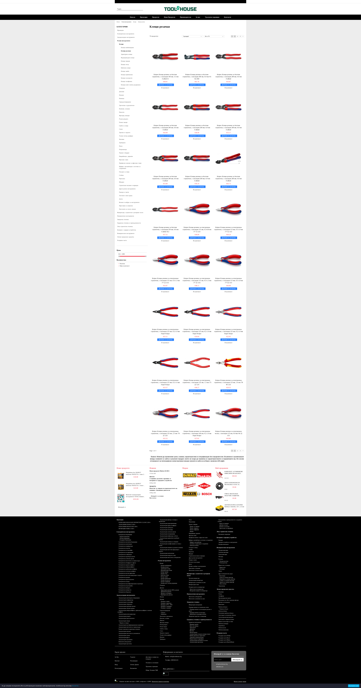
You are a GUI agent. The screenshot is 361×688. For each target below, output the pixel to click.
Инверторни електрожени (195, 604)
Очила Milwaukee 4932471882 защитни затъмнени (231, 495)
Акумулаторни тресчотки (125, 643)
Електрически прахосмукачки (126, 579)
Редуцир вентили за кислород (197, 612)
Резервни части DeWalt (224, 635)
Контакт (117, 661)
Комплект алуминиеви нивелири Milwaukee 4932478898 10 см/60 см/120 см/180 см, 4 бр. (233, 472)
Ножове (162, 597)
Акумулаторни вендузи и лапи (168, 555)
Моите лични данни (240, 681)
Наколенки (221, 604)
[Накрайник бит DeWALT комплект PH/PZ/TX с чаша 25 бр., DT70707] (121, 476)
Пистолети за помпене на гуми (197, 598)
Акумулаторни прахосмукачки (126, 618)
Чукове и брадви (193, 524)
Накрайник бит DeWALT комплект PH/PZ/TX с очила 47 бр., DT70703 (135, 484)
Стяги (161, 631)
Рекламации (134, 661)
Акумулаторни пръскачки (196, 642)
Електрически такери (124, 581)
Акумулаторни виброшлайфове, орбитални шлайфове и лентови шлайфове (135, 611)
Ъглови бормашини (125, 538)
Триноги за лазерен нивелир (227, 582)
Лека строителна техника (225, 531)
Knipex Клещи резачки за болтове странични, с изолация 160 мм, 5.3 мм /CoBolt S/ (165, 77)
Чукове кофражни (194, 529)
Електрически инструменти (126, 532)
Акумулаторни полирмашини (167, 534)
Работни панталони (223, 629)
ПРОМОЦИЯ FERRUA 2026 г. (127, 528)
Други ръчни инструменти (195, 558)
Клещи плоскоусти (165, 580)
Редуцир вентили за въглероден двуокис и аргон (200, 610)
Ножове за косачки (224, 526)
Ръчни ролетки (223, 562)
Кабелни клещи (165, 575)
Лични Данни (134, 664)
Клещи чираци (164, 572)
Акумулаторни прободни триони (127, 606)
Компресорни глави (194, 584)
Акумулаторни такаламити (125, 639)
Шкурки (191, 553)
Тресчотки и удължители (166, 616)
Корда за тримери (224, 523)
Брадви (191, 531)
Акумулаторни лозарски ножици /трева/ (200, 634)
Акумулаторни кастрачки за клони (199, 640)
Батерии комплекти (224, 544)
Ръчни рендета (163, 624)
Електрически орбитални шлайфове (128, 569)
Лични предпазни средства (225, 589)
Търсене (132, 657)
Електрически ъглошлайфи (125, 550)
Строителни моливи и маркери (197, 556)
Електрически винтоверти (125, 544)
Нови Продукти (169, 17)
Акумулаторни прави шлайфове (168, 525)
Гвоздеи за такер (193, 547)
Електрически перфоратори (126, 546)
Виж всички (153, 498)
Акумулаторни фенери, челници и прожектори (168, 520)
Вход (116, 664)
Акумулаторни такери (124, 621)
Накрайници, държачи (194, 533)
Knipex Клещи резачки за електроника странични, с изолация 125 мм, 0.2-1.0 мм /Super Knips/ (165, 331)
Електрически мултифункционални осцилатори (131, 583)
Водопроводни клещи (166, 570)
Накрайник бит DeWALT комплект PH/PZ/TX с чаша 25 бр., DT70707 (135, 473)
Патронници (192, 522)
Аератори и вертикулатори (197, 637)
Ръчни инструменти (164, 560)
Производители (185, 17)
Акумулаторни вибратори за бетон (169, 536)
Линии (220, 571)
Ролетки (221, 559)
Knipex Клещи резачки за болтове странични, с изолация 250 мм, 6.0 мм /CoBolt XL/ (165, 229)
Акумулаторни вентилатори (167, 553)
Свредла (163, 612)
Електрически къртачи (124, 548)
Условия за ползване (152, 662)
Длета (190, 564)
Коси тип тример (194, 626)
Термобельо (222, 625)
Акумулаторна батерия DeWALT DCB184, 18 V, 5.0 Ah (234, 505)
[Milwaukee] (189, 486)
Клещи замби (164, 577)
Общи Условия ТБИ (152, 670)
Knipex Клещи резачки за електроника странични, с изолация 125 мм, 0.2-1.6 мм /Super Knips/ (196, 331)
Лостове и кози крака (194, 562)
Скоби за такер (164, 628)
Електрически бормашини (125, 534)
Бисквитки (133, 668)
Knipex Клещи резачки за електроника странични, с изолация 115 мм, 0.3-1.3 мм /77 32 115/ (197, 280)
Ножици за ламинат (166, 608)
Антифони (221, 596)
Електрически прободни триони (127, 556)
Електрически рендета (124, 577)
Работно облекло (223, 607)
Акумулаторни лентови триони (168, 532)
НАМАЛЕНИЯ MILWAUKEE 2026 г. (128, 526)
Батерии (221, 540)
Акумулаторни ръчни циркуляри (127, 614)
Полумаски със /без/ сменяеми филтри (229, 600)
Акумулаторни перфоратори (126, 600)
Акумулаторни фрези (124, 637)
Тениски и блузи (224, 609)
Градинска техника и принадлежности (199, 619)
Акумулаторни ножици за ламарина (169, 541)
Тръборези (162, 639)
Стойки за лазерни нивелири (227, 580)
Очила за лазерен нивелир (226, 577)
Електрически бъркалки (125, 592)
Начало (132, 17)
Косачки (192, 630)
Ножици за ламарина (166, 606)
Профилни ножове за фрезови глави (198, 537)
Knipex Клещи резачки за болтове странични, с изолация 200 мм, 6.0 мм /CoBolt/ (228, 77)
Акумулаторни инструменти (126, 595)
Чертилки (191, 551)
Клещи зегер (164, 573)
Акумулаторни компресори (196, 580)
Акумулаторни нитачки (125, 631)
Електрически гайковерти (125, 554)
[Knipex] (204, 486)
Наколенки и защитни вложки (226, 619)
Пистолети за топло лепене (196, 570)
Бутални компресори (194, 578)
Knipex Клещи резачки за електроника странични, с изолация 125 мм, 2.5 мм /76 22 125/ (165, 433)
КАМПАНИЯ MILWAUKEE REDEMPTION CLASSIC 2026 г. (135, 522)
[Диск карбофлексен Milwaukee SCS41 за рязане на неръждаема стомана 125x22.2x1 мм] (219, 486)
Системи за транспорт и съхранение (199, 543)
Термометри (222, 586)
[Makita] (204, 475)
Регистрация (118, 668)
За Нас (117, 657)
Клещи (161, 563)
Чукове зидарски (194, 528)
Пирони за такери (124, 623)
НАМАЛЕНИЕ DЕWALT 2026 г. (127, 524)
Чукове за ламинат (194, 526)
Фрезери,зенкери (164, 622)
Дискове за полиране (166, 593)
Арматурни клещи (165, 568)
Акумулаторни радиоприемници (168, 523)
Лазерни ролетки (224, 561)
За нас (198, 17)
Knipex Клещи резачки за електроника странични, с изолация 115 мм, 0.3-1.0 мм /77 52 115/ (228, 229)
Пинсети (162, 620)
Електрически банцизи (124, 588)
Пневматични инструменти (196, 594)
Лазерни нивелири (223, 550)
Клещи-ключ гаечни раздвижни (169, 583)
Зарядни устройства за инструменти (228, 542)
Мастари (221, 556)
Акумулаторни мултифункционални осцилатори (131, 625)
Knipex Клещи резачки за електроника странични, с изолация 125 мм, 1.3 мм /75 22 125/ (197, 382)
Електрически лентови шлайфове (127, 571)
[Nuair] (189, 494)
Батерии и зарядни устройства (227, 537)
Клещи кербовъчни (166, 578)
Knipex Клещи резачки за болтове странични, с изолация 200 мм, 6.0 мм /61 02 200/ (197, 77)
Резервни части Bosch (224, 638)
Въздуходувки (193, 632)
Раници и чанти (193, 560)
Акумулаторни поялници (166, 529)
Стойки (191, 549)
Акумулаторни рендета (124, 616)
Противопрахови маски (225, 598)
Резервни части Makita (224, 640)
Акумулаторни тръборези (166, 527)
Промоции (143, 17)
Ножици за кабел (165, 601)
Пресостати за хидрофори (226, 528)
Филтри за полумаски (224, 602)
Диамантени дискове (166, 591)
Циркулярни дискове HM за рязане (170, 590)
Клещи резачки (165, 567)
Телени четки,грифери (165, 635)
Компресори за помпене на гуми (197, 582)
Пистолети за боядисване (195, 596)
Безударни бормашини (125, 540)
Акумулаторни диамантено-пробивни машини (169, 538)
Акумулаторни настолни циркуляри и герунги (169, 550)
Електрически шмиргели (125, 590)
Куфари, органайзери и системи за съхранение (201, 540)
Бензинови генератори (224, 534)
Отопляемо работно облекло (226, 613)
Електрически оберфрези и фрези (127, 562)
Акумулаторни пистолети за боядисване (170, 557)
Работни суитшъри (223, 623)
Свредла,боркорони (165, 610)
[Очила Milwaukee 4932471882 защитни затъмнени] (219, 497)
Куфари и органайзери (195, 542)
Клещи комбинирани (166, 565)
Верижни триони (194, 624)
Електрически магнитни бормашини (128, 542)
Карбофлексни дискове (167, 594)
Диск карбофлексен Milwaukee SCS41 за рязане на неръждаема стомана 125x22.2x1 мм (233, 484)
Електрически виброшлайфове (126, 567)
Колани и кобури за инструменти (197, 566)
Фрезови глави (192, 535)
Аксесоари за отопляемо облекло (227, 615)
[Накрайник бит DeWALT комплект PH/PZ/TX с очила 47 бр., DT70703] (121, 487)
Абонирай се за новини (157, 496)
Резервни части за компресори (196, 587)
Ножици (162, 599)
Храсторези (193, 627)
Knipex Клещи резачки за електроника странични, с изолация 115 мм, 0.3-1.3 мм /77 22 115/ (165, 280)
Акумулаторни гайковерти (125, 604)
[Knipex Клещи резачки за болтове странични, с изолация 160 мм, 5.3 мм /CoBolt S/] (165, 57)
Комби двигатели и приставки (197, 635)
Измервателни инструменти (226, 547)
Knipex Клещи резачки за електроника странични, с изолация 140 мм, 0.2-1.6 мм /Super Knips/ (196, 433)
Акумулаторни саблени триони (127, 608)
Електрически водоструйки (126, 585)
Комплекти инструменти (125, 641)
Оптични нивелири (223, 552)
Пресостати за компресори (196, 589)
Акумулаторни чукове (124, 635)
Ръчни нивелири (223, 554)
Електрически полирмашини (126, 552)
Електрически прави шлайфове (127, 565)
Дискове (162, 588)
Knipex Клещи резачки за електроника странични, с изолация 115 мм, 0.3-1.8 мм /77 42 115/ (228, 280)
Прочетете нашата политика (160, 681)
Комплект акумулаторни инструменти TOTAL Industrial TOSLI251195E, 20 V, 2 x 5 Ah (135, 496)
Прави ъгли (222, 567)
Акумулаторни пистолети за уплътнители (129, 633)
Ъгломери (222, 569)
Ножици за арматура (166, 603)
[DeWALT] (189, 475)
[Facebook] (243, 2)
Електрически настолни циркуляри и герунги (130, 575)
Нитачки (162, 637)
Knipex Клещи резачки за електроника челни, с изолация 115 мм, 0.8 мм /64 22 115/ (228, 433)
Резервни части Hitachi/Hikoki (226, 642)
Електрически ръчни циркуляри (127, 573)
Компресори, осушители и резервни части (198, 574)
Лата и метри (223, 583)
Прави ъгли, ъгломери (224, 565)
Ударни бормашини (125, 536)
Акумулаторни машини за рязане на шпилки (171, 547)
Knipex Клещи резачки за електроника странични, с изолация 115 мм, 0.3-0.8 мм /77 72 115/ (197, 229)
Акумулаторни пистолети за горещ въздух (130, 627)
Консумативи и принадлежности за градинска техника (230, 520)
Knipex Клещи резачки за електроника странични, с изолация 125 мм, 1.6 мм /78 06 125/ (228, 382)
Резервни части (222, 633)
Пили (190, 519)
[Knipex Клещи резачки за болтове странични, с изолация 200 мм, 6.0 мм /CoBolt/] (228, 57)
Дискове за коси (224, 525)
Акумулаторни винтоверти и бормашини (129, 598)
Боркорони (163, 614)
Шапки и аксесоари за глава (226, 621)
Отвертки (162, 585)
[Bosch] (204, 494)
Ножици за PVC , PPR (166, 604)
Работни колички (194, 545)
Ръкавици (221, 592)
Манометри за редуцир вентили (198, 614)
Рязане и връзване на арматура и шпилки (129, 629)
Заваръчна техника (193, 602)
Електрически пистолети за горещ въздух (129, 560)
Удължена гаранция (212, 17)
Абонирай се (122, 507)
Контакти (227, 17)
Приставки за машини (194, 568)
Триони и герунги (164, 633)
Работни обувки (223, 611)
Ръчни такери (163, 626)
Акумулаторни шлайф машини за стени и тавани (170, 544)
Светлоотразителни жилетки (226, 617)
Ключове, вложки (164, 618)
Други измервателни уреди (225, 573)
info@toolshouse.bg (176, 656)
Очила (220, 594)
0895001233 (132, 1)
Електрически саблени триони (126, 558)
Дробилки (192, 629)
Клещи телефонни (165, 581)
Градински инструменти (195, 622)
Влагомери (222, 575)
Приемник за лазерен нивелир (227, 579)
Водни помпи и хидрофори (197, 639)
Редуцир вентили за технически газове (199, 607)
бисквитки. (75, 685)
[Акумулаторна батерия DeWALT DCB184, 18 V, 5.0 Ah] (219, 508)
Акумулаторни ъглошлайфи (126, 602)
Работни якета (222, 627)
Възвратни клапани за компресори (198, 590)
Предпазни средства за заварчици (197, 616)
